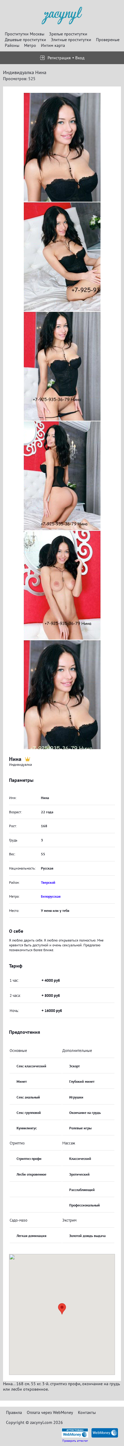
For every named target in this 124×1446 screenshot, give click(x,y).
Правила (14, 1412)
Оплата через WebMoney (50, 1412)
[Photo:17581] (62, 475)
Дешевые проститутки (25, 39)
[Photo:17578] (62, 147)
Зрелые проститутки (68, 34)
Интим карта (53, 45)
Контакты (87, 1412)
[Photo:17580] (62, 366)
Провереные (107, 39)
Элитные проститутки (71, 39)
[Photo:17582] (62, 585)
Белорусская (50, 896)
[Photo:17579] (62, 256)
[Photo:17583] (62, 694)
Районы (12, 45)
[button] (62, 1309)
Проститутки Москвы (24, 34)
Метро (30, 45)
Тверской (48, 882)
